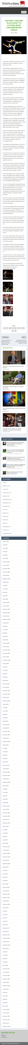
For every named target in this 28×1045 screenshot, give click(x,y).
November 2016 (6, 938)
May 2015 (5, 999)
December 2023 (6, 650)
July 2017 (5, 911)
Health (13, 446)
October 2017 (6, 900)
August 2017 (6, 907)
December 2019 (6, 812)
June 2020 (5, 792)
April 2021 (5, 758)
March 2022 (5, 721)
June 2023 (5, 670)
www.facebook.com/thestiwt (9, 268)
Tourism (5, 530)
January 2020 (6, 809)
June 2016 (5, 955)
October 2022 (6, 697)
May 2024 (5, 633)
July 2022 (5, 707)
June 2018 (5, 873)
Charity (17, 468)
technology (5, 526)
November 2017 (6, 897)
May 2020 (5, 795)
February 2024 (6, 643)
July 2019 (5, 829)
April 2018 (5, 880)
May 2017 (5, 917)
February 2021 (6, 765)
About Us (3, 1035)
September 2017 (6, 904)
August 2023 (6, 663)
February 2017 (6, 928)
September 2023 (6, 660)
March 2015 (5, 1006)
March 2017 (5, 924)
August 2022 (6, 704)
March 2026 (5, 558)
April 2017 (5, 921)
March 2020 (5, 802)
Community (5, 492)
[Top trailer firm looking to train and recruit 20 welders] (14, 398)
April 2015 (5, 1002)
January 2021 (6, 768)
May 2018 (5, 877)
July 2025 (5, 585)
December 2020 (6, 772)
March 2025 (5, 599)
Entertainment (6, 499)
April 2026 (5, 555)
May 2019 (5, 836)
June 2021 (5, 751)
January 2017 (6, 931)
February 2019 (6, 846)
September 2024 (6, 619)
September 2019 (6, 823)
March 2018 (5, 884)
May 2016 (5, 958)
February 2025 (6, 602)
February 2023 (6, 683)
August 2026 (6, 541)
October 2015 (6, 982)
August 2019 (6, 826)
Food (4, 509)
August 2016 (6, 948)
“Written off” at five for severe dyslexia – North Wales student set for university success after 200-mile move (16, 458)
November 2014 (6, 1019)
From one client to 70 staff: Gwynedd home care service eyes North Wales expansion (15, 451)
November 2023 (6, 653)
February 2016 (6, 968)
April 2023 (5, 677)
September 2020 (6, 782)
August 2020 (6, 785)
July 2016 (5, 951)
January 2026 (6, 565)
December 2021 (6, 731)
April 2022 (5, 717)
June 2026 (5, 548)
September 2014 (6, 1026)
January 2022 (6, 728)
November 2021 (6, 734)
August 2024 (6, 622)
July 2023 (5, 666)
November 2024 (6, 612)
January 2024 (6, 646)
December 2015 (6, 975)
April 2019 (5, 839)
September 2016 (6, 945)
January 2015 (6, 1012)
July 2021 (5, 748)
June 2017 (5, 914)
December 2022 (6, 690)
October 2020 (6, 778)
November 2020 (6, 775)
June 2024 (5, 629)
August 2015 (6, 989)
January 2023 (6, 687)
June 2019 (5, 833)
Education (14, 461)
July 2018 (5, 870)
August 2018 (6, 867)
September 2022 (6, 700)
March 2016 (5, 965)
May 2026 (5, 551)
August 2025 (6, 582)
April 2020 (5, 799)
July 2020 (5, 789)
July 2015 (5, 992)
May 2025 (5, 592)
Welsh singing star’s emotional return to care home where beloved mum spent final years (15, 444)
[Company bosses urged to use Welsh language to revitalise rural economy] (14, 420)
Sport (4, 523)
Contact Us (4, 1037)
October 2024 (6, 616)
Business (14, 453)
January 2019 (6, 850)
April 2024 (5, 636)
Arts (13, 474)
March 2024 (5, 639)
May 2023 (5, 673)
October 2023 (6, 656)
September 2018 (6, 863)
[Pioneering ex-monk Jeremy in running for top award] (14, 378)
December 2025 (6, 568)
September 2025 (6, 578)
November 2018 (6, 856)
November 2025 (6, 572)
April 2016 (5, 962)
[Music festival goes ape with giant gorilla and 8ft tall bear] (4, 472)
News (16, 446)
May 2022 (5, 714)
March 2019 (5, 843)
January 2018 (6, 890)
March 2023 (5, 680)
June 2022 (5, 711)
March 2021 (5, 761)
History (4, 516)
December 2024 (6, 609)
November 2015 (6, 978)
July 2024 (5, 626)
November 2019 (6, 816)
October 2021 (6, 738)
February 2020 (6, 806)
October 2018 (6, 860)
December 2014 (6, 1016)
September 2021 (6, 741)
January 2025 (6, 605)
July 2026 (5, 544)
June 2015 (5, 995)
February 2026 (6, 561)
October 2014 (6, 1023)
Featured (18, 461)
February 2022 (6, 724)
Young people (6, 533)
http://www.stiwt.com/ (15, 265)
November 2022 (6, 694)
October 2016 (6, 941)
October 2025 (6, 575)
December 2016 (6, 934)
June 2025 (5, 589)
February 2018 (6, 887)
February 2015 (6, 1009)
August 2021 (6, 744)
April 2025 (5, 595)
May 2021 (5, 755)
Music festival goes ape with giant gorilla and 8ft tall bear (15, 472)
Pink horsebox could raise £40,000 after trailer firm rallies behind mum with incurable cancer (16, 466)
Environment (6, 502)
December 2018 (6, 853)
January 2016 (6, 972)
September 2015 (6, 985)
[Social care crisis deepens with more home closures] (14, 357)
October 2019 (6, 819)
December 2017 (6, 894)
